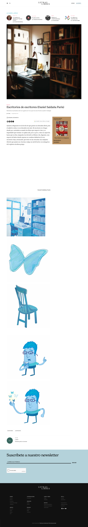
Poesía (28, 502)
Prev (54, 130)
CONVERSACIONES (30, 496)
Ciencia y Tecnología (13, 502)
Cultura (34, 16)
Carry (17, 439)
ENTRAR (73, 3)
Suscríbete (56, 142)
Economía (11, 501)
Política (11, 499)
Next (69, 130)
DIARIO (11, 496)
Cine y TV (15, 15)
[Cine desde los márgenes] (62, 129)
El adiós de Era (35, 17)
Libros (11, 510)
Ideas (52, 15)
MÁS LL (62, 496)
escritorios (10, 430)
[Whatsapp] (13, 121)
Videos (45, 498)
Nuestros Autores (64, 504)
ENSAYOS (29, 507)
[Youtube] (66, 508)
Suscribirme (63, 499)
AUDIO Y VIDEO (47, 496)
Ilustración (18, 430)
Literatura (11, 504)
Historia (28, 509)
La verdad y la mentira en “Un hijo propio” (17, 19)
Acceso (62, 498)
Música (11, 512)
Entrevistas (29, 498)
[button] (7, 3)
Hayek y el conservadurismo (55, 18)
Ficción (28, 504)
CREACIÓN (29, 501)
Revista (8, 104)
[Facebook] (7, 121)
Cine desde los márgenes (62, 138)
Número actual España (48, 505)
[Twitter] (9, 121)
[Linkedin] (11, 121)
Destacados (46, 507)
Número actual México (48, 504)
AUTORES (61, 447)
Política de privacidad (52, 523)
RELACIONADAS (24, 447)
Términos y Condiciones (44, 523)
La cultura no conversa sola (74, 18)
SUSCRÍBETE (78, 3)
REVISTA (46, 502)
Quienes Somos (64, 502)
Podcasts (45, 499)
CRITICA (11, 507)
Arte (10, 513)
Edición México (57, 140)
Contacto (63, 505)
